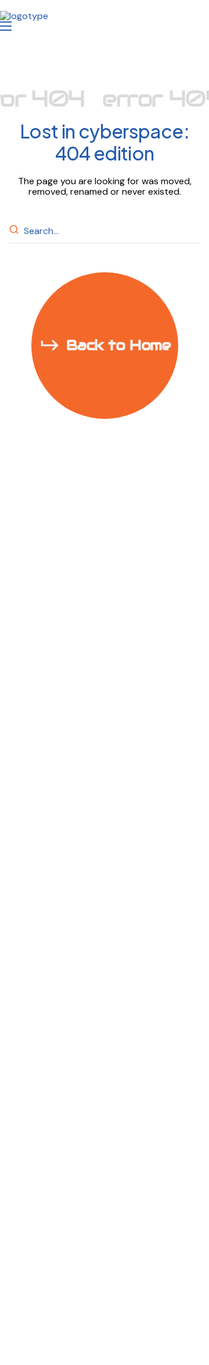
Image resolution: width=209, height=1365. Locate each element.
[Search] (16, 231)
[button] (104, 345)
